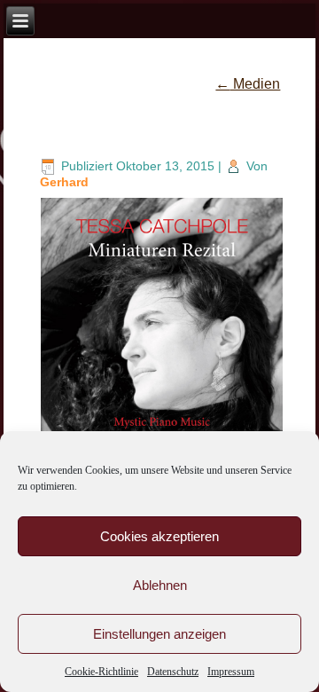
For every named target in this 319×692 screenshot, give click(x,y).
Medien (247, 83)
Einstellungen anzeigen (159, 633)
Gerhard (64, 182)
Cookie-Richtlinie (101, 671)
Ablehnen (160, 585)
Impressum (230, 671)
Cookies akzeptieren (159, 536)
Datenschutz (172, 671)
